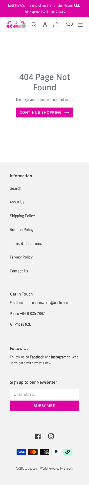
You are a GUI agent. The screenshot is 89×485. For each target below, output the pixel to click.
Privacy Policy (21, 257)
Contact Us (19, 271)
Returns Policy (22, 229)
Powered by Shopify (60, 468)
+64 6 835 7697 (32, 313)
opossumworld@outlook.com (50, 302)
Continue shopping (41, 112)
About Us (17, 202)
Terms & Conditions (26, 243)
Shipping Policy (22, 216)
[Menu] (80, 24)
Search (15, 188)
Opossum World (37, 468)
